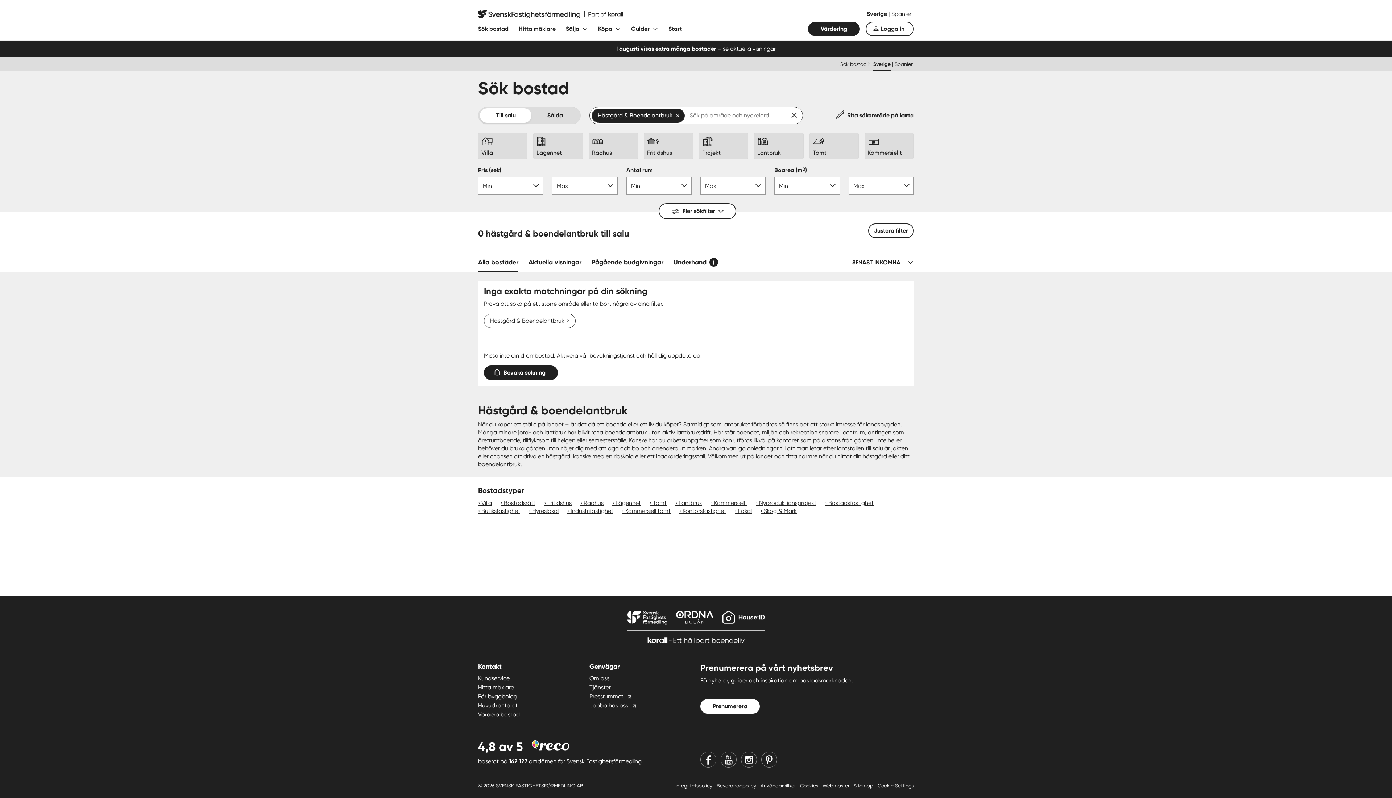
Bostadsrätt (519, 503)
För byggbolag (497, 696)
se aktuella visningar (749, 48)
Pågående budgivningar (627, 262)
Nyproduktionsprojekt (787, 503)
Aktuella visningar (555, 262)
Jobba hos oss (608, 705)
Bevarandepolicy (737, 786)
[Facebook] (708, 760)
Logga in (892, 28)
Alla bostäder (498, 262)
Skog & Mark (780, 510)
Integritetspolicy (694, 786)
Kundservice (494, 678)
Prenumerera (730, 706)
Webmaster (837, 786)
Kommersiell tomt (648, 510)
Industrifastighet (592, 510)
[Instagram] (749, 760)
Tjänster (600, 687)
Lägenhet (628, 503)
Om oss (599, 678)
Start (675, 28)
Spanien (902, 14)
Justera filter (891, 230)
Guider (640, 28)
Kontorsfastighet (704, 510)
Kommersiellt (730, 503)
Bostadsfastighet (851, 503)
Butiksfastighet (500, 510)
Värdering (834, 28)
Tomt (660, 503)
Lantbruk (690, 503)
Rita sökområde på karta (880, 115)
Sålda (555, 115)
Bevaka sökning (525, 372)
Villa (486, 503)
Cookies (810, 786)
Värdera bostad (499, 714)
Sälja (572, 28)
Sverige (877, 14)
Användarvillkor (779, 786)
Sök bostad (493, 28)
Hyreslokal (545, 510)
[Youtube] (729, 760)
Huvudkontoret (498, 705)
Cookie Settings (896, 786)
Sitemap (864, 786)
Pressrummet (606, 696)
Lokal (745, 510)
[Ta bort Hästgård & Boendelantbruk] (566, 321)
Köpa (605, 28)
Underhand (690, 262)
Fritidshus (559, 503)
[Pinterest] (769, 760)
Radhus (594, 503)
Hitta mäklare (537, 28)
